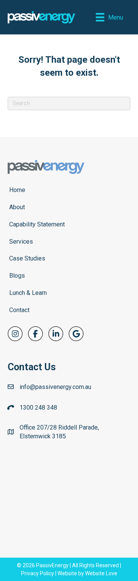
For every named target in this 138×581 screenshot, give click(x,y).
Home (17, 190)
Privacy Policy (37, 573)
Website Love (101, 573)
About (17, 207)
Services (21, 241)
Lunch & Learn (28, 292)
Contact (19, 310)
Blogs (17, 275)
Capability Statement (37, 224)
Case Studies (27, 258)
